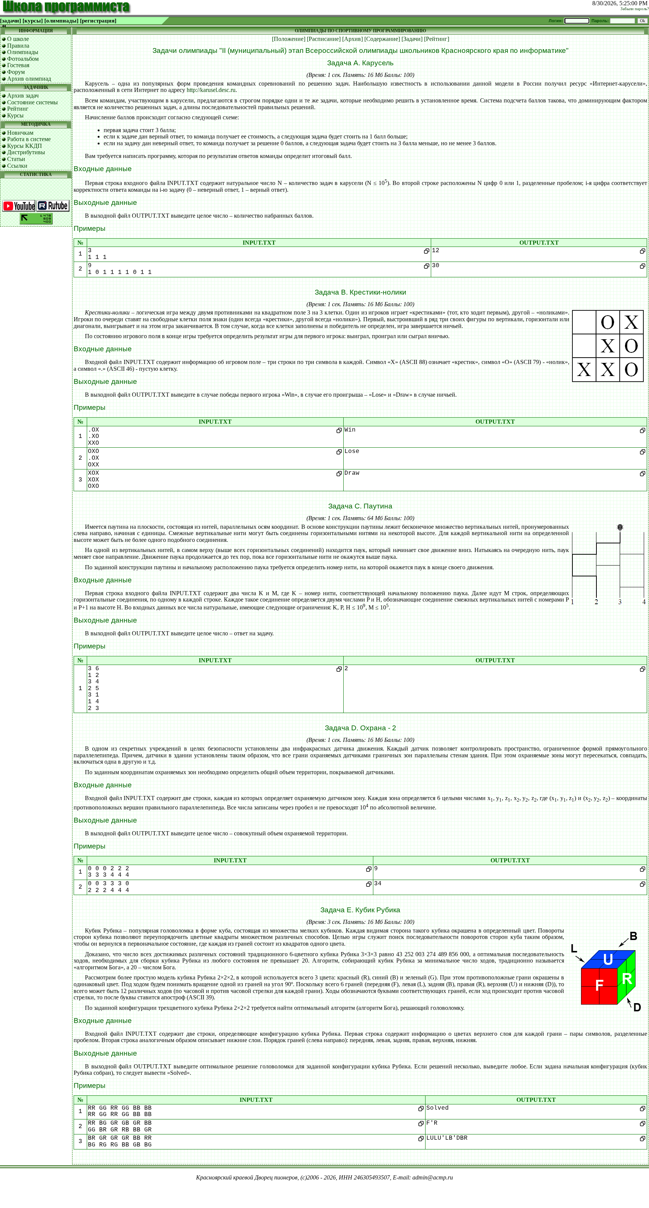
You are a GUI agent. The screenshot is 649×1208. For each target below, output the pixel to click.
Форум (16, 72)
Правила (18, 45)
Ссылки (17, 165)
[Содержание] (382, 39)
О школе (18, 39)
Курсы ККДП (24, 146)
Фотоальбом (23, 59)
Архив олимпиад (29, 78)
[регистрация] (98, 21)
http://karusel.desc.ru (211, 90)
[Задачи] (412, 39)
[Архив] (352, 39)
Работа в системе (29, 139)
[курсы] (33, 21)
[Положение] (288, 39)
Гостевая (18, 65)
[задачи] (10, 21)
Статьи (16, 159)
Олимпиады (22, 52)
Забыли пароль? (634, 9)
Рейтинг (18, 108)
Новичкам (20, 132)
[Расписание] (324, 39)
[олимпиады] (61, 21)
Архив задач (23, 95)
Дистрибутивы (26, 152)
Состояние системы (32, 102)
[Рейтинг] (436, 39)
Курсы (15, 115)
